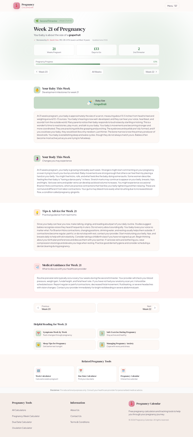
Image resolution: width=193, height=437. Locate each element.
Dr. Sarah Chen (53, 40)
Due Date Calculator (22, 422)
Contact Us (75, 416)
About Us (74, 410)
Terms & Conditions (79, 422)
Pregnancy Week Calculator (26, 416)
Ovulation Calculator (22, 427)
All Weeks (96, 71)
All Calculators (19, 410)
